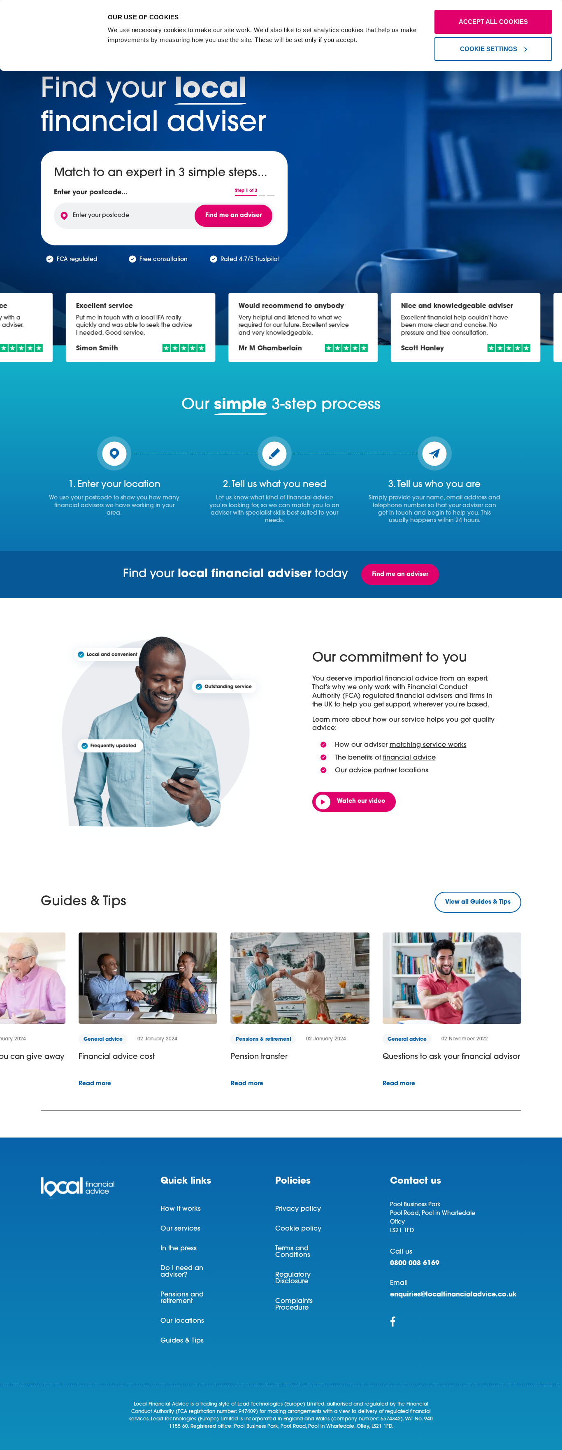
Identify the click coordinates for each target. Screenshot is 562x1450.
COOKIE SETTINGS (488, 48)
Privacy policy (298, 1209)
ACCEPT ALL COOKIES (493, 21)
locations (413, 770)
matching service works (428, 745)
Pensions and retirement (182, 1298)
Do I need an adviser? (181, 1271)
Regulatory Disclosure (293, 1278)
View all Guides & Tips (478, 902)
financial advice (409, 758)
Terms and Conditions (292, 1252)
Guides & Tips (182, 1341)
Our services (180, 1229)
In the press (178, 1248)
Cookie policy (298, 1229)
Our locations (182, 1321)
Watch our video (361, 801)
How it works (180, 1209)
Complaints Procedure (294, 1304)
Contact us (415, 1181)
